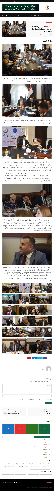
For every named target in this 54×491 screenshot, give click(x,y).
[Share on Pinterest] (44, 41)
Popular (26, 436)
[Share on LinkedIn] (46, 41)
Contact (33, 1)
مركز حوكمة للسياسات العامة (44, 468)
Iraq (48, 466)
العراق (14, 466)
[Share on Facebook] (51, 41)
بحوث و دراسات (29, 15)
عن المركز (20, 15)
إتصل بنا (24, 15)
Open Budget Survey (33, 466)
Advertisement (41, 1)
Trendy (10, 436)
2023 (48, 463)
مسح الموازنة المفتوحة (34, 468)
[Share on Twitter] (48, 41)
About (37, 1)
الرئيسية (47, 15)
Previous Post (45, 409)
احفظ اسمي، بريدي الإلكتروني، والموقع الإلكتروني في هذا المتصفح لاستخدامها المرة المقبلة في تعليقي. (35, 399)
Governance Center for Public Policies (38, 463)
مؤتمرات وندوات (36, 15)
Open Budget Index (42, 466)
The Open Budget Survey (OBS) (22, 466)
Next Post (8, 409)
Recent (42, 436)
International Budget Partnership (24, 463)
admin (42, 366)
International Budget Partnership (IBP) (10, 463)
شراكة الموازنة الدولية (7, 466)
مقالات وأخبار (42, 15)
